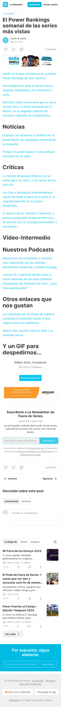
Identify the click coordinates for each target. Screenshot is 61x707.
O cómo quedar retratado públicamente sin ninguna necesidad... (17, 557)
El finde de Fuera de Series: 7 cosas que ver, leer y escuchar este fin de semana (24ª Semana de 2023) (22, 579)
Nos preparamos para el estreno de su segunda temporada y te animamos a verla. (28, 90)
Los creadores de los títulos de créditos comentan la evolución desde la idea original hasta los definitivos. (28, 319)
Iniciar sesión (51, 4)
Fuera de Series (18, 38)
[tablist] (18, 501)
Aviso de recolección (31, 683)
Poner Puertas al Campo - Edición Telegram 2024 (20, 608)
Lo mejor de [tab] (11, 541)
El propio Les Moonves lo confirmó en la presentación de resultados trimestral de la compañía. (29, 140)
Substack (14, 700)
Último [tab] (23, 541)
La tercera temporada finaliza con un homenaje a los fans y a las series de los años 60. (29, 180)
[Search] (55, 542)
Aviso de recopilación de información (35, 451)
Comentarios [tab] (11, 501)
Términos (50, 680)
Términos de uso (36, 448)
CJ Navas (25, 563)
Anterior (12, 478)
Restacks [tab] (26, 501)
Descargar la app (46, 692)
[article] (30, 559)
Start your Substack (19, 692)
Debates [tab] (35, 541)
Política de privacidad (30, 454)
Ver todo (10, 634)
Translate (10, 13)
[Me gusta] (6, 49)
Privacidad (37, 680)
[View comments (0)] (13, 49)
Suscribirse (34, 4)
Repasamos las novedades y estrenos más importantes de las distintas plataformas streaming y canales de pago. (30, 263)
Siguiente (48, 478)
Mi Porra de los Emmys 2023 (22, 551)
